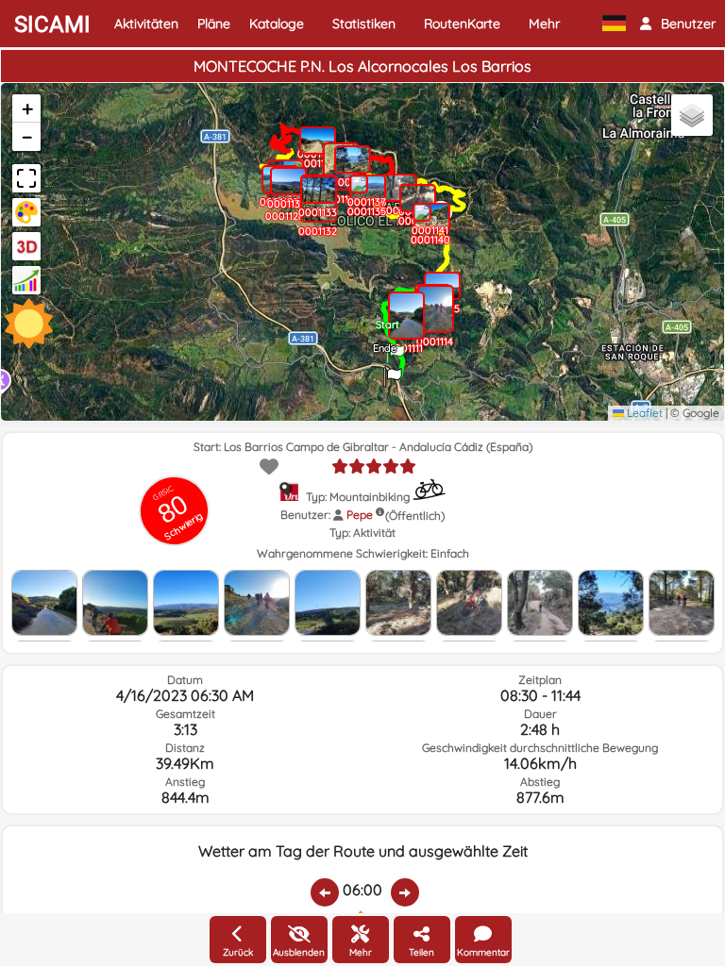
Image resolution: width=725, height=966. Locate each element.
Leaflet (643, 413)
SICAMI (52, 24)
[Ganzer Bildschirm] (26, 178)
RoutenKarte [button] (462, 23)
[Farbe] (26, 212)
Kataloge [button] (276, 23)
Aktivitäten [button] (146, 23)
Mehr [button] (544, 23)
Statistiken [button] (364, 23)
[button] (678, 23)
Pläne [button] (213, 23)
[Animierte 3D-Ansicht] (26, 246)
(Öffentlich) (415, 515)
